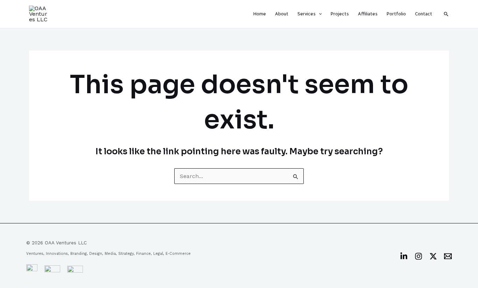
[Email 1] (448, 256)
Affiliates (368, 13)
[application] (319, 14)
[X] (433, 256)
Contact (423, 13)
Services (306, 13)
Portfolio (396, 13)
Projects (340, 13)
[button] (446, 13)
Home (259, 13)
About (281, 13)
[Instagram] (418, 256)
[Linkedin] (404, 256)
